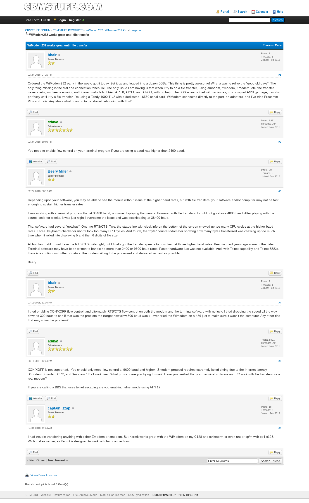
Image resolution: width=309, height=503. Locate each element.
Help (280, 11)
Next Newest (56, 460)
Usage (133, 30)
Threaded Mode (272, 45)
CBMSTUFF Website (38, 495)
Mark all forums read (112, 495)
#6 (279, 428)
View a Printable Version (44, 475)
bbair (52, 55)
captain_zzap (59, 408)
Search (242, 11)
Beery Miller (58, 171)
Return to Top (62, 495)
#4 (279, 302)
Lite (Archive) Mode (85, 495)
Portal (225, 11)
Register (75, 20)
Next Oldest (37, 460)
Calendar (262, 11)
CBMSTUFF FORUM (37, 30)
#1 (279, 74)
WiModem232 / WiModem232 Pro (106, 30)
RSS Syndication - (139, 495)
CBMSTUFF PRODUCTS (68, 30)
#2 (279, 141)
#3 (279, 191)
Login (62, 20)
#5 (279, 361)
